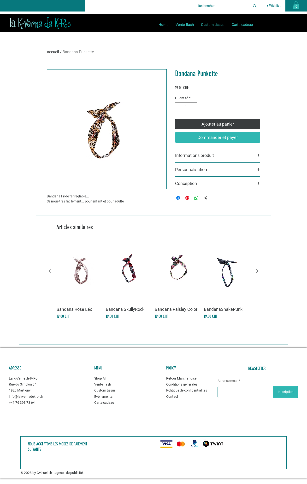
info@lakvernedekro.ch (26, 396)
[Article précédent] (50, 271)
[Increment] (193, 107)
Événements (103, 396)
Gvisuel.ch (44, 473)
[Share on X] (205, 198)
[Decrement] (179, 107)
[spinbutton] (186, 107)
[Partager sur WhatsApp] (196, 198)
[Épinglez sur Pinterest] (187, 198)
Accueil (53, 52)
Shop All (100, 378)
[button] (296, 5)
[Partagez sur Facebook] (178, 198)
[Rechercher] (254, 6)
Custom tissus (105, 390)
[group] (153, 280)
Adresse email (228, 380)
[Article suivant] (257, 271)
